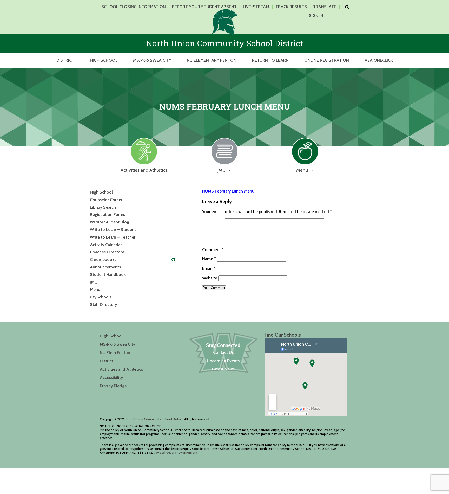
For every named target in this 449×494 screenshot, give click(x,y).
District (65, 60)
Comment (213, 249)
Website (209, 277)
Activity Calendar (106, 244)
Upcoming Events (223, 360)
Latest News (223, 369)
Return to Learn (270, 60)
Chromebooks (103, 259)
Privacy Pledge (113, 385)
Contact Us (223, 352)
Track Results (291, 6)
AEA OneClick (379, 60)
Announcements (105, 267)
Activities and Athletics (121, 369)
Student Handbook (108, 274)
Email (208, 268)
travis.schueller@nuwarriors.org (175, 452)
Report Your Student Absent (204, 6)
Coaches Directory (107, 251)
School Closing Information (133, 6)
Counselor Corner (106, 199)
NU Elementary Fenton (211, 60)
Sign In (316, 15)
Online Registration (326, 60)
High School (103, 60)
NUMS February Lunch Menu (228, 191)
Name (209, 258)
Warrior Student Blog (109, 222)
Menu (95, 289)
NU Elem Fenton (115, 352)
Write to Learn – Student (113, 229)
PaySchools (100, 296)
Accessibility (111, 377)
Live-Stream (256, 6)
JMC (93, 282)
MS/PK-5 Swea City (152, 60)
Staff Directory (103, 304)
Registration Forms (107, 214)
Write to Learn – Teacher (112, 237)
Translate (324, 6)
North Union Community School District (154, 419)
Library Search (103, 207)
